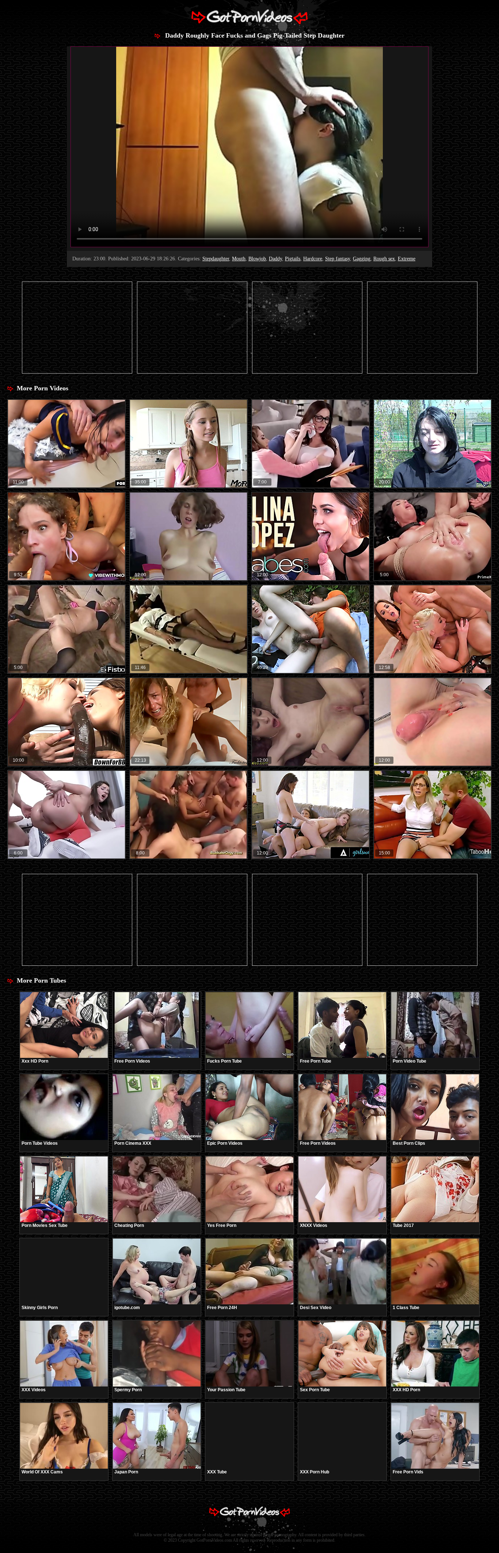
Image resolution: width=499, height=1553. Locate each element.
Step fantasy (337, 258)
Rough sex (384, 258)
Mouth (238, 258)
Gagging (361, 258)
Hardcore (312, 258)
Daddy (275, 258)
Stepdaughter (215, 258)
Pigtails (292, 258)
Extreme (406, 258)
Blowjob (257, 258)
